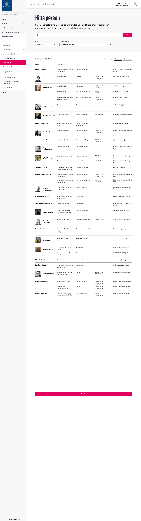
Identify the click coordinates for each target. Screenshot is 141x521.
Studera (4, 19)
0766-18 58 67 (99, 87)
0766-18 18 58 (99, 283)
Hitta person (7, 62)
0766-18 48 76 (99, 78)
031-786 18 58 (99, 281)
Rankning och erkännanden (12, 67)
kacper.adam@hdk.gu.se (121, 76)
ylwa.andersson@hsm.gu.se (122, 167)
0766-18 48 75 (99, 274)
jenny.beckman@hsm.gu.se (122, 272)
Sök (127, 35)
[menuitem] (119, 4)
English (125, 5)
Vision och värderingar (10, 54)
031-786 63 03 (99, 293)
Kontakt (5, 41)
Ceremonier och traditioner (8, 72)
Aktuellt (4, 92)
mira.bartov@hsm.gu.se (120, 260)
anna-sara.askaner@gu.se (121, 219)
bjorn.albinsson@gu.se (120, 123)
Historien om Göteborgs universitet (10, 82)
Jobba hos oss (7, 45)
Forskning (5, 23)
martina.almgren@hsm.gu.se (122, 130)
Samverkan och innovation (10, 32)
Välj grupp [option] (39, 44)
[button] (135, 4)
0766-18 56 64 (99, 141)
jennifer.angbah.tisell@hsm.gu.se (122, 204)
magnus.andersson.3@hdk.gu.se (122, 147)
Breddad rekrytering (9, 77)
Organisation (7, 50)
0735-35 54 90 (99, 114)
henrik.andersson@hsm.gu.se (122, 156)
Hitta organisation (9, 58)
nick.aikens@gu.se (119, 104)
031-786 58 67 (99, 86)
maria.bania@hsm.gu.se (121, 247)
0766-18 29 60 (99, 176)
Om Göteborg (7, 87)
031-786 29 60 (99, 174)
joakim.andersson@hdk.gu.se (122, 187)
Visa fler (84, 394)
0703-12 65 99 (99, 156)
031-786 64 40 (99, 130)
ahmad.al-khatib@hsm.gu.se (122, 114)
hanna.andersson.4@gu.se (121, 196)
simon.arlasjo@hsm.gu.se (121, 210)
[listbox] (45, 44)
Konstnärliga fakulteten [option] (68, 44)
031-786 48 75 (99, 272)
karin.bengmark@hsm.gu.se (122, 293)
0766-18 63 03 (99, 295)
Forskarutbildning (7, 28)
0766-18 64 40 (99, 132)
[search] (78, 35)
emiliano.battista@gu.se (121, 265)
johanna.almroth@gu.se (121, 140)
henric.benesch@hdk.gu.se (122, 281)
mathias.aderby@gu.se (120, 86)
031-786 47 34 (99, 219)
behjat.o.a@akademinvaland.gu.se (122, 70)
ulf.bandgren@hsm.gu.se (121, 238)
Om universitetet (7, 36)
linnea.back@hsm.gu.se (121, 229)
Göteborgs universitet (9, 14)
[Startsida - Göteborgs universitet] (13, 6)
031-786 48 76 (99, 76)
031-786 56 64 (99, 140)
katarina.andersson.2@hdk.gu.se (122, 175)
